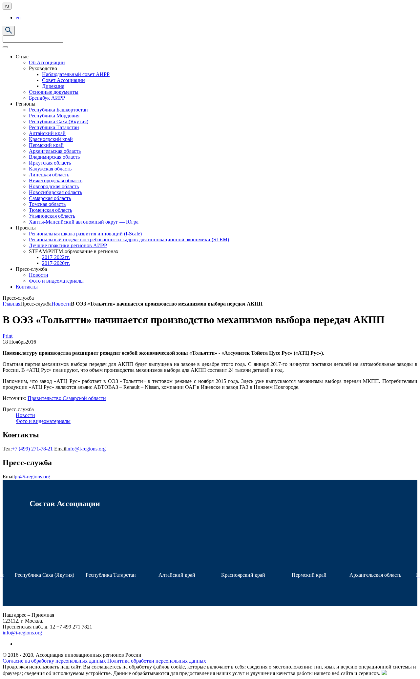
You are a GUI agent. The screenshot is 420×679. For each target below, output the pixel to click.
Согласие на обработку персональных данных (54, 661)
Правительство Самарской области (67, 398)
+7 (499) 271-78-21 (32, 448)
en (18, 17)
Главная (11, 304)
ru (7, 6)
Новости (61, 304)
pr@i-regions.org (32, 476)
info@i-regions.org (86, 448)
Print (7, 336)
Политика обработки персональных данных (156, 661)
